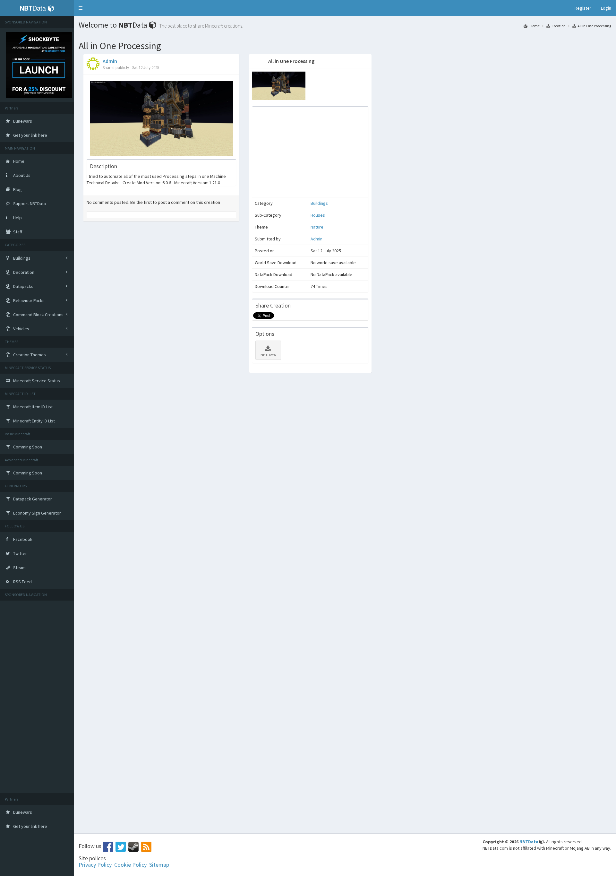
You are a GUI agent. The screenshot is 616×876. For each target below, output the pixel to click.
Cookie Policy (130, 864)
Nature (317, 227)
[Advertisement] (37, 697)
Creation (559, 25)
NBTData (268, 354)
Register (583, 8)
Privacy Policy (95, 864)
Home (534, 25)
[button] (80, 8)
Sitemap (159, 864)
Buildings (319, 203)
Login (606, 8)
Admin (110, 61)
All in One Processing (594, 25)
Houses (318, 215)
